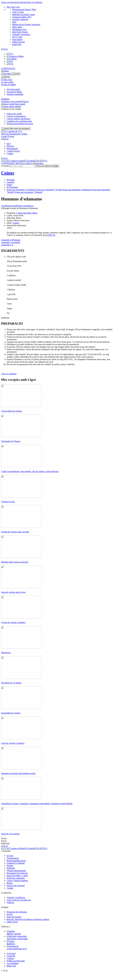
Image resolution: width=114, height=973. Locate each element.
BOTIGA (20, 163)
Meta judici (17, 27)
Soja (32, 206)
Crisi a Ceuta (18, 12)
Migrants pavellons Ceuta (23, 14)
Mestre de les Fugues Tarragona (26, 24)
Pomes (9, 206)
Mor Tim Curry (13, 7)
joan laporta (17, 39)
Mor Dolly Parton (20, 32)
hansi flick (16, 44)
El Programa (12, 187)
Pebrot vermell (23, 206)
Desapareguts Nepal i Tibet (24, 9)
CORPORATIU (8, 68)
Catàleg (24, 134)
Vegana (16, 223)
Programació (15, 134)
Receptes (11, 180)
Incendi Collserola (20, 19)
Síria (14, 22)
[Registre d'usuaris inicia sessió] (16, 73)
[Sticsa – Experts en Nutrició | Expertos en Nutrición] (50, 235)
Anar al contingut (34, 2)
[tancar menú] (5, 139)
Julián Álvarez (18, 42)
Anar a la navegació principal (14, 2)
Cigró (14, 206)
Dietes (9, 185)
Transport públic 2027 (22, 17)
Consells (10, 182)
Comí (3, 206)
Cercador (5, 166)
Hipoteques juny (19, 29)
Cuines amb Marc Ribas (26, 213)
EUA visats (17, 37)
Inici (9, 143)
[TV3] (11, 131)
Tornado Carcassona (21, 34)
